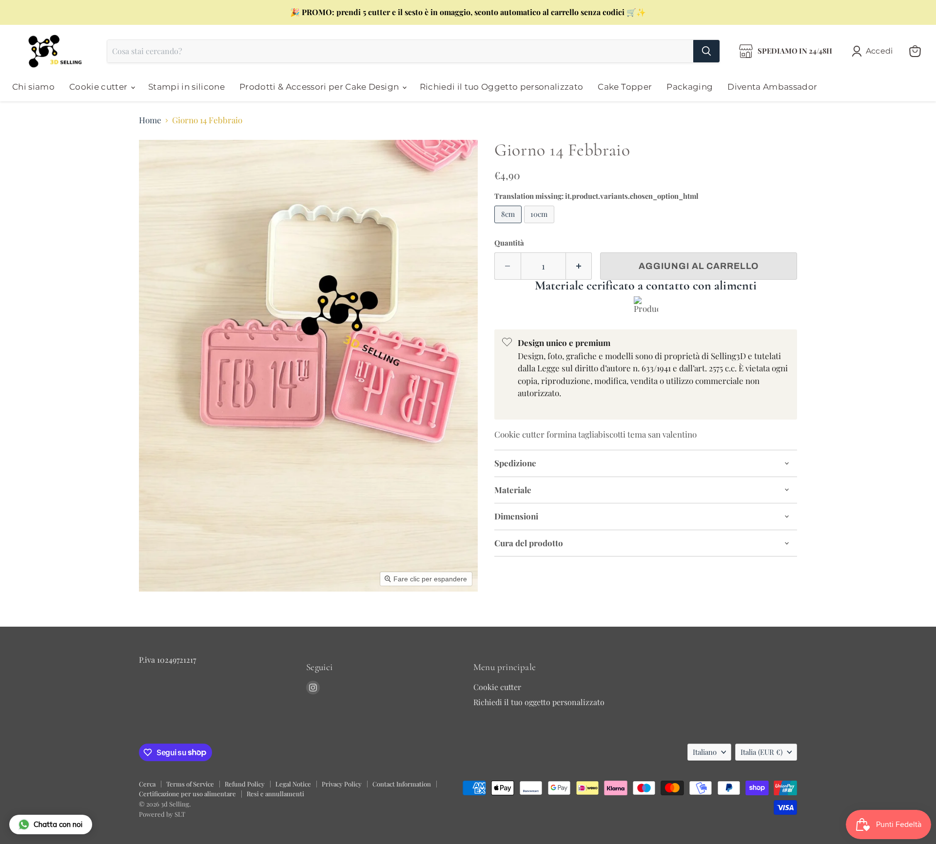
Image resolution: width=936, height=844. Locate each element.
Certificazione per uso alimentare (187, 793)
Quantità (509, 243)
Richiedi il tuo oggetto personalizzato (538, 702)
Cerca (147, 784)
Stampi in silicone (186, 87)
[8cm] (509, 224)
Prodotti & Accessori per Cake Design (320, 87)
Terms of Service (190, 784)
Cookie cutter (99, 87)
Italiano (705, 752)
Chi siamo (33, 87)
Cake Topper (625, 87)
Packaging (689, 87)
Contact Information (401, 784)
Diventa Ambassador (772, 87)
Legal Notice (293, 784)
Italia (761, 752)
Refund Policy (245, 784)
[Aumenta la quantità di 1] (579, 266)
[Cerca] (706, 51)
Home (150, 120)
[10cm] (540, 224)
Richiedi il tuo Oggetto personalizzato (502, 87)
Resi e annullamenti (275, 793)
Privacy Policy (342, 784)
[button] (874, 51)
